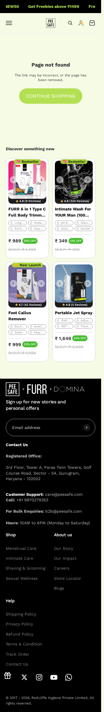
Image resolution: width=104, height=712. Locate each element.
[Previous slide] (13, 179)
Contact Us (17, 664)
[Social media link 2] (24, 677)
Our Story (63, 548)
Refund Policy (19, 634)
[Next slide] (41, 179)
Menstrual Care (21, 548)
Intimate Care (19, 558)
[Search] (70, 23)
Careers (61, 568)
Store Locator (67, 578)
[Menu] (9, 23)
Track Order (17, 654)
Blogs (59, 588)
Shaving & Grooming (25, 568)
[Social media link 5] (69, 677)
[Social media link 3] (39, 677)
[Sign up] (87, 427)
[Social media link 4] (54, 677)
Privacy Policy (19, 624)
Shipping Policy (21, 614)
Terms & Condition (24, 644)
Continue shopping (50, 96)
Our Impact (65, 558)
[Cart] (92, 23)
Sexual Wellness (22, 578)
